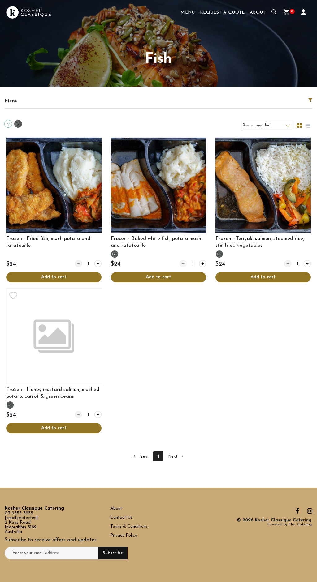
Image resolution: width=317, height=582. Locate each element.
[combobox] (267, 125)
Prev (142, 456)
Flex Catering (300, 524)
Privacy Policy (123, 535)
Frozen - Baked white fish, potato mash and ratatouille (156, 242)
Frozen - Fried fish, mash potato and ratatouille (48, 242)
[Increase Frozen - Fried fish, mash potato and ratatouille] (98, 263)
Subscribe (113, 553)
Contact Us (122, 517)
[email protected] (21, 518)
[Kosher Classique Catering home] (28, 12)
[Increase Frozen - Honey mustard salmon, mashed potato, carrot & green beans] (98, 414)
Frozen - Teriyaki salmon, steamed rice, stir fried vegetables (259, 242)
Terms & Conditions (129, 526)
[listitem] (54, 210)
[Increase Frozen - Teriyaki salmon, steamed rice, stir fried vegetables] (307, 263)
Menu (187, 12)
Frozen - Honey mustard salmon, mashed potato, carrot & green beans (52, 393)
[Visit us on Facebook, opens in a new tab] (297, 512)
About (258, 12)
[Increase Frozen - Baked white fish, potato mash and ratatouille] (202, 263)
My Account (304, 12)
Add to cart (53, 277)
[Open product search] (274, 12)
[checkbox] (9, 124)
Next (173, 456)
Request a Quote (222, 12)
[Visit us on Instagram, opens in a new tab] (309, 512)
